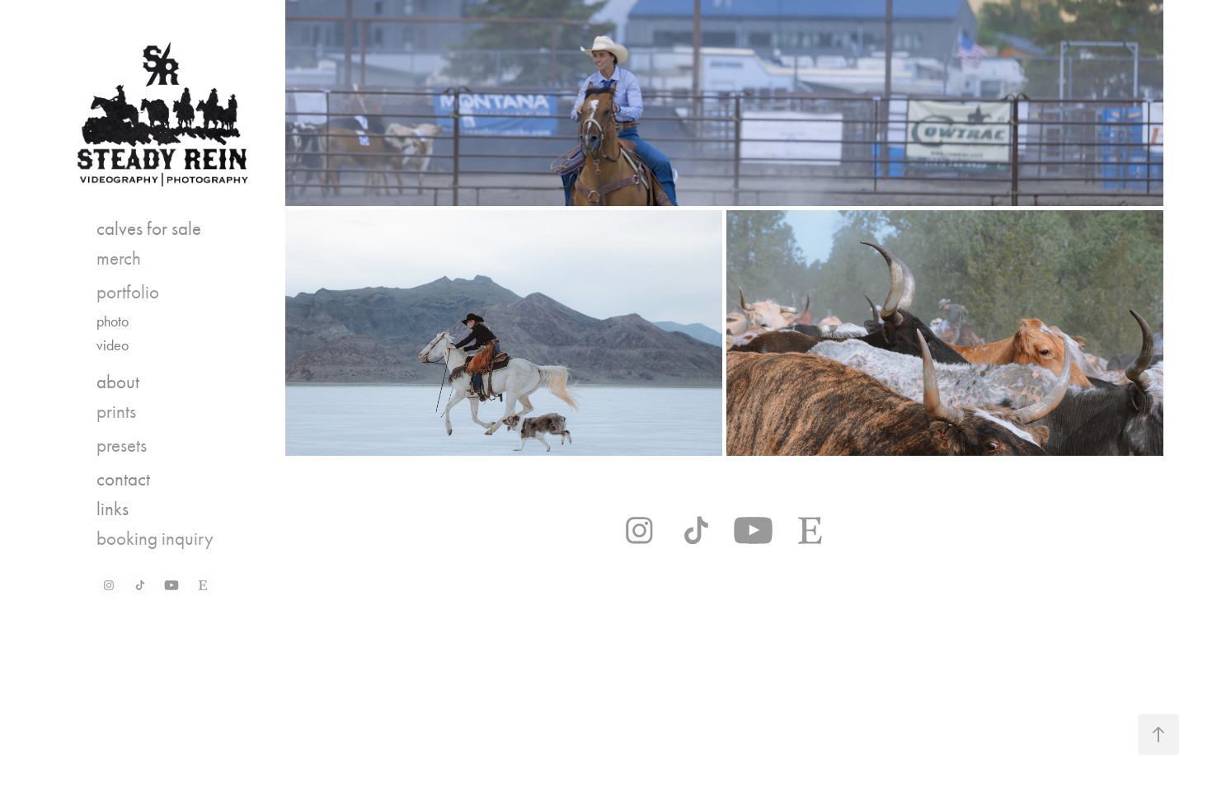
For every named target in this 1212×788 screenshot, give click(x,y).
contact (123, 479)
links (112, 509)
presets (121, 445)
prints (116, 412)
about (117, 382)
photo (112, 321)
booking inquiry (155, 539)
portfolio (127, 292)
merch (118, 258)
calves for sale (148, 229)
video (112, 345)
